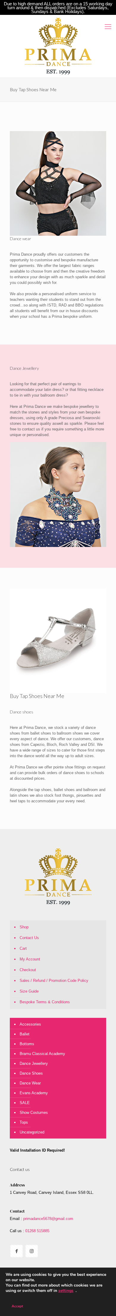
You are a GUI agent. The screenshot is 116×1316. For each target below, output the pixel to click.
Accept (17, 1306)
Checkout (28, 970)
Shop (24, 927)
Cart (23, 948)
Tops (24, 1122)
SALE (25, 1102)
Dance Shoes (31, 1073)
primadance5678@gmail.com (48, 1218)
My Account (30, 959)
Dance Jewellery (34, 1063)
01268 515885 (36, 1231)
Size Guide (29, 991)
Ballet (24, 1034)
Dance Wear (30, 1083)
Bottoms (27, 1044)
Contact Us (29, 937)
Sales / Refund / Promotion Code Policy (54, 980)
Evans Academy (34, 1093)
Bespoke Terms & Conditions (45, 1002)
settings (65, 1290)
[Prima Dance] (58, 46)
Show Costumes (34, 1112)
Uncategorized (32, 1132)
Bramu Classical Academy (42, 1053)
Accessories (30, 1024)
